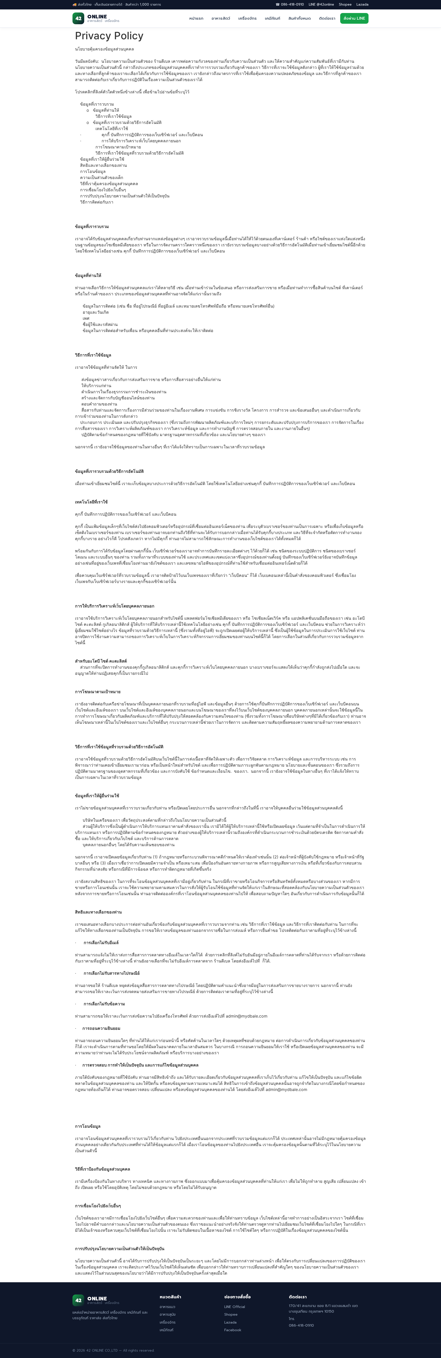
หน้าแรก (196, 18)
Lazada (363, 4)
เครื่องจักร (247, 18)
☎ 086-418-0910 (290, 4)
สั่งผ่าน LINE (354, 18)
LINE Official (234, 1307)
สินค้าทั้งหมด (299, 18)
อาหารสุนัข (168, 1314)
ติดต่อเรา (327, 18)
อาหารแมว (167, 1307)
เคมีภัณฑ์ (272, 18)
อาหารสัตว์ (221, 18)
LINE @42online (321, 4)
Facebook (232, 1330)
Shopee (345, 4)
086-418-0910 (301, 1325)
